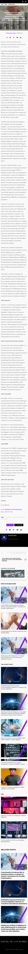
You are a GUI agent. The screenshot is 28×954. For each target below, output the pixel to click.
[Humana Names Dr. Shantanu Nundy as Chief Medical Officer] (14, 621)
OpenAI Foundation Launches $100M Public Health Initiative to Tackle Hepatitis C (13, 738)
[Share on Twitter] (10, 37)
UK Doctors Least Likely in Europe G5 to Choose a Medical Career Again (16, 552)
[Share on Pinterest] (17, 37)
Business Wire (11, 33)
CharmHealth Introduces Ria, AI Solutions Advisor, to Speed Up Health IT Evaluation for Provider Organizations (13, 606)
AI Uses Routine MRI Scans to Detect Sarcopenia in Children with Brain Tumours (13, 763)
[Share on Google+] (13, 37)
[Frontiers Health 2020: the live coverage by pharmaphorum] (14, 829)
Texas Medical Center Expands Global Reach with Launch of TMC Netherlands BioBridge (12, 559)
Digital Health (8, 517)
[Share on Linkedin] (20, 37)
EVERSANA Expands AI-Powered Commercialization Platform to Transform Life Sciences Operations (13, 687)
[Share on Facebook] (7, 37)
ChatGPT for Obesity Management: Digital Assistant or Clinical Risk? (12, 788)
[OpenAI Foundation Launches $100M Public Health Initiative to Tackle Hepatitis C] (14, 727)
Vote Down (19, 524)
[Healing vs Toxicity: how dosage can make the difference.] (14, 805)
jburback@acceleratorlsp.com (13, 509)
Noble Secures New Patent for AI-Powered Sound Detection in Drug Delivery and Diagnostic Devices (12, 657)
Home (2, 4)
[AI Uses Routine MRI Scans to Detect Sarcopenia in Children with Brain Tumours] (14, 752)
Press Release (5, 519)
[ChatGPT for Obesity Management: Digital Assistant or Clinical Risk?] (14, 777)
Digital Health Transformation (18, 517)
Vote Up (11, 524)
